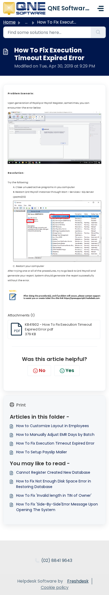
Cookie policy (55, 587)
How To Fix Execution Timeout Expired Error (55, 443)
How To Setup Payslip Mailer (41, 452)
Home (9, 22)
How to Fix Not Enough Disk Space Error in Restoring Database (53, 483)
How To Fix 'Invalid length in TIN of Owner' (54, 495)
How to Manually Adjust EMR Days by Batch (55, 434)
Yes (70, 370)
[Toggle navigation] (100, 8)
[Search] (98, 32)
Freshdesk (78, 581)
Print (21, 405)
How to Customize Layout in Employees (52, 425)
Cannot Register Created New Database (53, 472)
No (42, 370)
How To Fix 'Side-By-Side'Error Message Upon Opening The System (57, 507)
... (26, 22)
